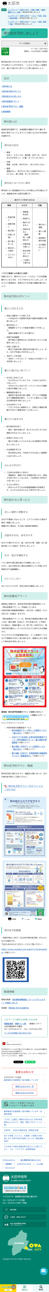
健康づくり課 (20, 1024)
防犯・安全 (42, 15)
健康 (43, 10)
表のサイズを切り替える (25, 200)
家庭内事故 (14, 18)
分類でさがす (24, 10)
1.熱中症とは (6, 86)
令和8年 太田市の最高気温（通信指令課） (22, 1130)
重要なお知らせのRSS (24, 1093)
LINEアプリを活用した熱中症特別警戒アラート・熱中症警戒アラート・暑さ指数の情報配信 (29, 739)
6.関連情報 (5, 111)
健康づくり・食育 (14, 12)
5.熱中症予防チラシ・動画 (12, 106)
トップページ (12, 10)
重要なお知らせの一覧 (24, 1086)
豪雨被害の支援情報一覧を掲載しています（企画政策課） (23, 1112)
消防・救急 (42, 21)
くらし (33, 15)
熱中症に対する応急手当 (19, 1008)
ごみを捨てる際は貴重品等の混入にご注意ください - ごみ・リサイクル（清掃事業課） (23, 1148)
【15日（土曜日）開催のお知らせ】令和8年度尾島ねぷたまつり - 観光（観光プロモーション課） (23, 1122)
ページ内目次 (24, 43)
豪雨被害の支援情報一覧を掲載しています (21, 1080)
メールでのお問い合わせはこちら (17, 1033)
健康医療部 (8, 1024)
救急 (11, 24)
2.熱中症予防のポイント (11, 91)
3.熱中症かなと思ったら (11, 96)
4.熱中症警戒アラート (10, 101)
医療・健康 (35, 10)
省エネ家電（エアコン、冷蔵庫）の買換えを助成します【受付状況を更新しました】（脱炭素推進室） (23, 1138)
